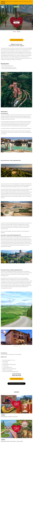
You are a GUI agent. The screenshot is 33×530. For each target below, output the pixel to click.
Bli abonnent (16, 6)
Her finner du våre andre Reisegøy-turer (16, 383)
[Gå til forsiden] (2, 6)
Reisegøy (16, 22)
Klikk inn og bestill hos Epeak (16, 39)
